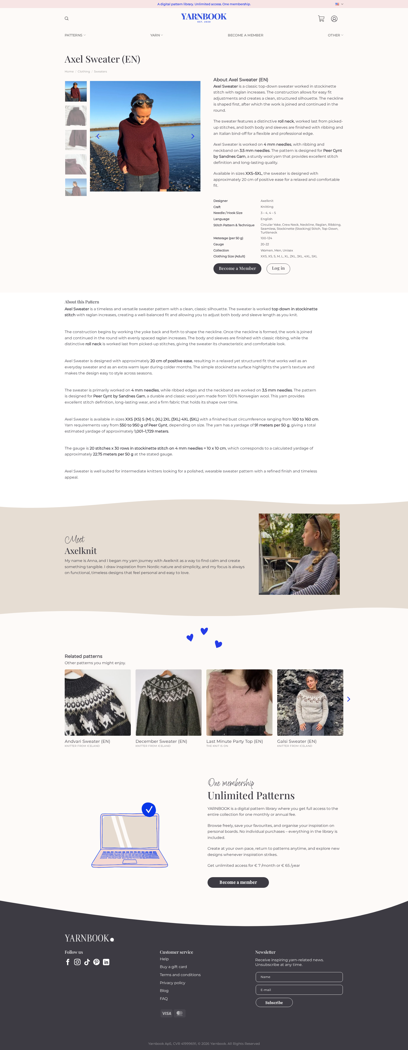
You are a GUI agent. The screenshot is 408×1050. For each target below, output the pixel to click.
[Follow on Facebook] (68, 962)
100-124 (266, 238)
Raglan (321, 224)
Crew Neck (290, 224)
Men (277, 250)
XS (270, 256)
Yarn (155, 35)
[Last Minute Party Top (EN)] (239, 702)
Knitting (267, 206)
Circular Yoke (271, 224)
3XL (300, 256)
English (338, 4)
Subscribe (274, 1002)
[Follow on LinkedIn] (106, 962)
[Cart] (321, 19)
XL (287, 256)
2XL (293, 256)
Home (69, 71)
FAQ (164, 998)
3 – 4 (264, 213)
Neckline (307, 224)
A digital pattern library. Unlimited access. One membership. (204, 4)
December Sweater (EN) (161, 741)
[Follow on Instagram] (77, 962)
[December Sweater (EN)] (169, 702)
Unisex (288, 250)
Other (334, 35)
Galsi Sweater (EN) (297, 741)
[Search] (66, 18)
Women (267, 250)
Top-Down (330, 228)
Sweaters (100, 71)
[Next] (192, 136)
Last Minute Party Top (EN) (234, 741)
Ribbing (334, 224)
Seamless (268, 228)
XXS (264, 256)
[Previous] (98, 136)
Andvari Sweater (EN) (87, 741)
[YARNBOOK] (204, 19)
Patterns (73, 35)
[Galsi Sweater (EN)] (310, 702)
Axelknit (267, 201)
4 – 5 (272, 213)
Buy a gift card (173, 967)
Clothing (84, 71)
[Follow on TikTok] (87, 962)
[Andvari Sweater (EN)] (98, 702)
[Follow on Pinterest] (96, 962)
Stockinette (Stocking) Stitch (298, 228)
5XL (314, 256)
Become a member (245, 35)
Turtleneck (269, 232)
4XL (307, 256)
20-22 (265, 244)
